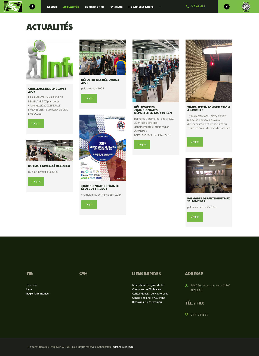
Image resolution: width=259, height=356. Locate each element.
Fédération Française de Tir (148, 285)
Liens (29, 289)
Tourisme (31, 285)
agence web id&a (123, 347)
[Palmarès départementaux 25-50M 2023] (209, 175)
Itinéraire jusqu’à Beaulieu (147, 302)
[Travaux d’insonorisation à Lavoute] (209, 71)
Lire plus (36, 123)
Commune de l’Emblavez (146, 289)
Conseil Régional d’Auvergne (148, 298)
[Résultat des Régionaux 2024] (102, 57)
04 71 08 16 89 (199, 315)
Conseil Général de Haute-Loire (150, 294)
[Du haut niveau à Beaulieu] (49, 150)
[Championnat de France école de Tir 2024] (102, 148)
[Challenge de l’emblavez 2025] (49, 62)
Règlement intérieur (38, 294)
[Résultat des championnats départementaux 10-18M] (155, 71)
